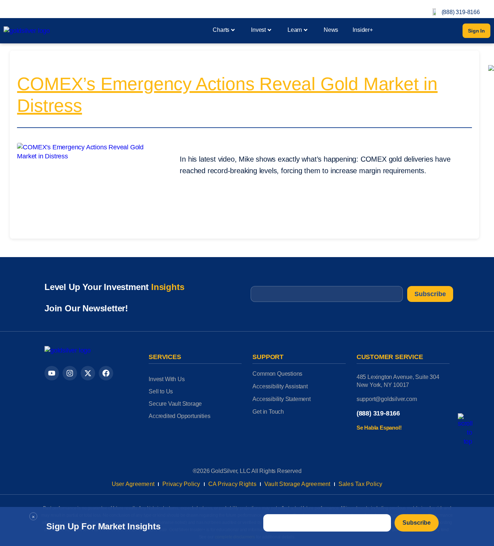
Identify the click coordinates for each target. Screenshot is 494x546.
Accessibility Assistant (279, 386)
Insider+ (362, 30)
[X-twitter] (88, 373)
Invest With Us (166, 379)
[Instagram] (70, 373)
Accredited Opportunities (179, 416)
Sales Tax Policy (360, 484)
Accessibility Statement (281, 399)
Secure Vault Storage (175, 404)
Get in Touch (268, 412)
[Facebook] (106, 373)
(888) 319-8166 (461, 12)
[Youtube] (51, 373)
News (331, 30)
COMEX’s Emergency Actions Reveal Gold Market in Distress (227, 95)
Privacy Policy (181, 484)
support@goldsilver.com (387, 399)
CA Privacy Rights (232, 484)
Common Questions (277, 374)
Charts (221, 30)
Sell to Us (161, 391)
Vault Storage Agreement (297, 484)
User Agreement (133, 484)
